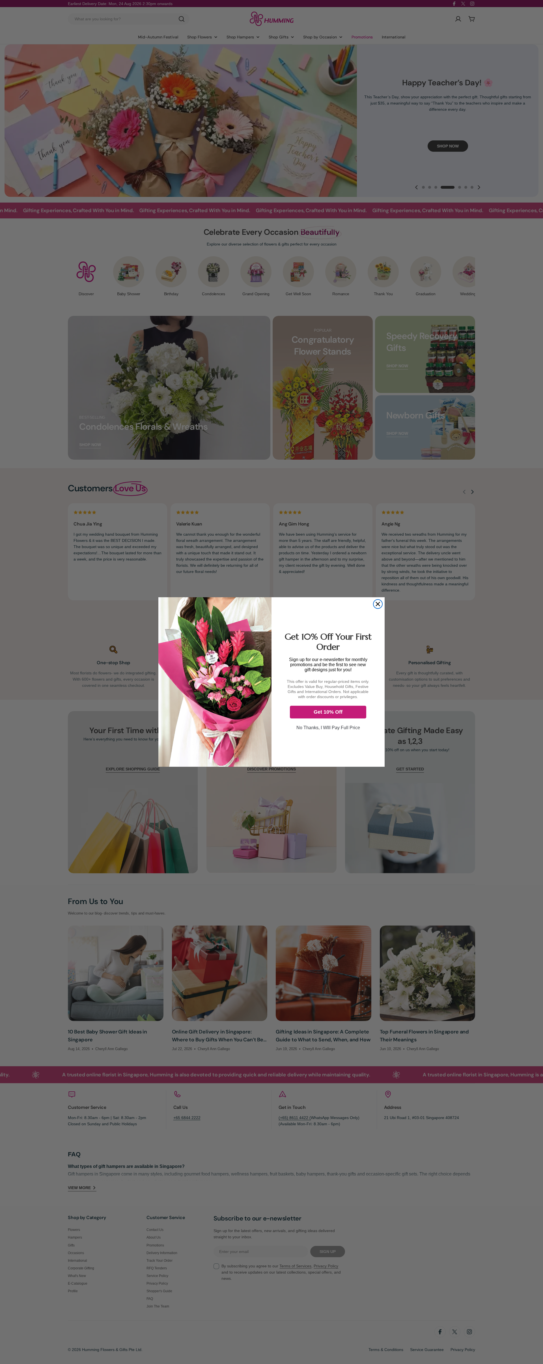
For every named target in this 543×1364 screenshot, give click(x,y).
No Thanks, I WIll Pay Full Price (328, 727)
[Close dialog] (377, 604)
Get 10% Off (328, 712)
